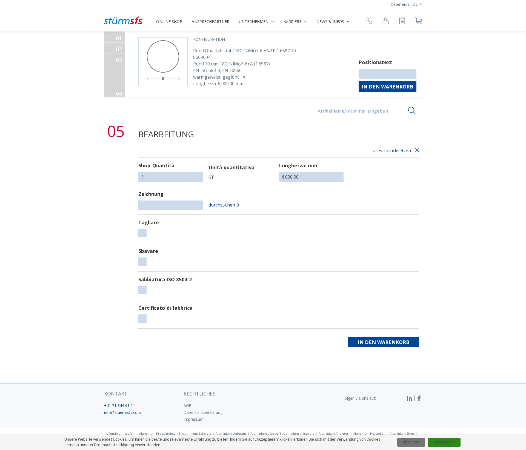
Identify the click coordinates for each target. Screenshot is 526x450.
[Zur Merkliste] (402, 21)
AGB (187, 405)
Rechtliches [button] (199, 393)
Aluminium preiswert (298, 433)
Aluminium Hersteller (369, 433)
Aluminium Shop (402, 433)
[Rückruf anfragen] (369, 21)
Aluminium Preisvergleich (158, 433)
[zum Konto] (385, 21)
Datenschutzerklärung (203, 412)
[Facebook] (419, 398)
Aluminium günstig (264, 433)
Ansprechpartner (210, 21)
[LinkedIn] (410, 398)
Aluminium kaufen (121, 433)
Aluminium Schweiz (196, 433)
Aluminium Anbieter (333, 433)
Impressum (194, 419)
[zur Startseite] (123, 20)
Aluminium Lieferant (231, 433)
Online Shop (169, 21)
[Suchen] (411, 110)
